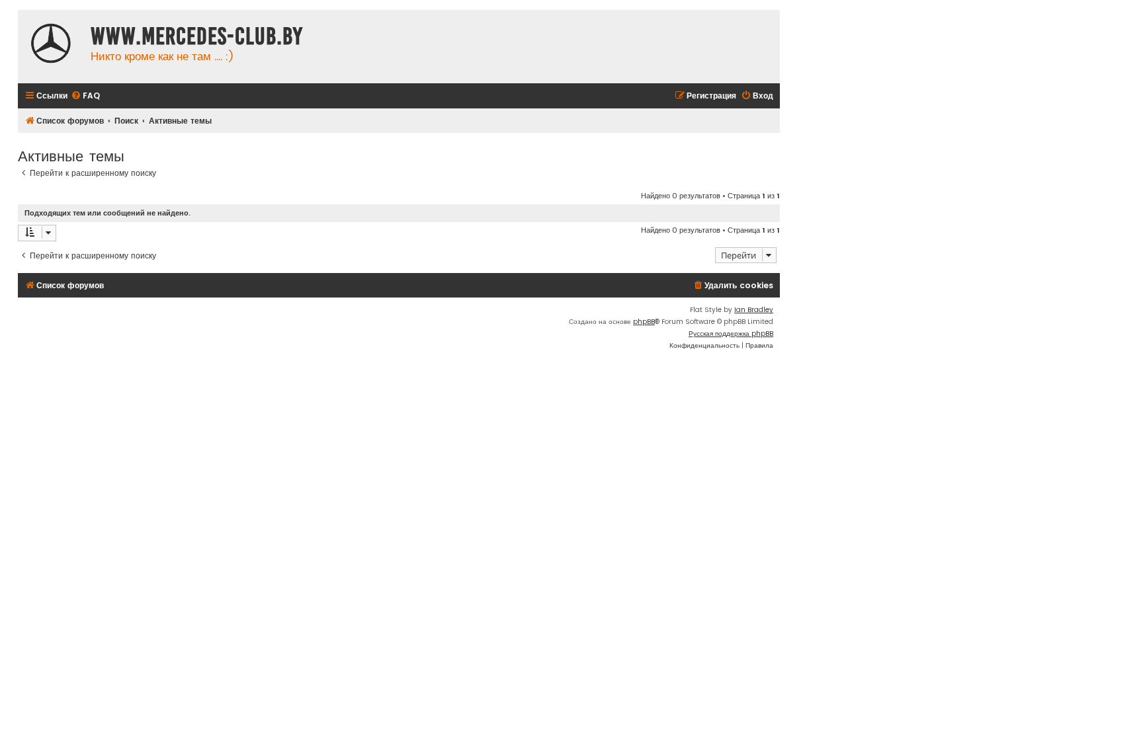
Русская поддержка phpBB (731, 333)
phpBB (644, 322)
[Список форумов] (51, 45)
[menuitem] (85, 96)
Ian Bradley (753, 310)
